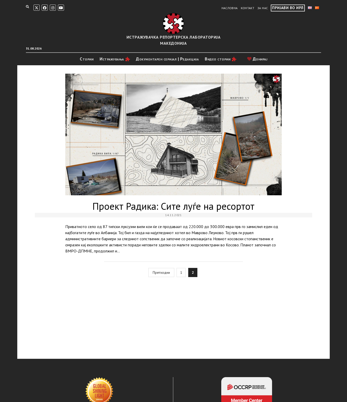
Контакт (248, 8)
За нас (262, 8)
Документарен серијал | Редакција (167, 59)
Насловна (230, 8)
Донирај (259, 59)
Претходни (161, 272)
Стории (86, 59)
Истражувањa (112, 59)
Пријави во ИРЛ (287, 7)
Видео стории (217, 59)
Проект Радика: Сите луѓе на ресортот (173, 134)
